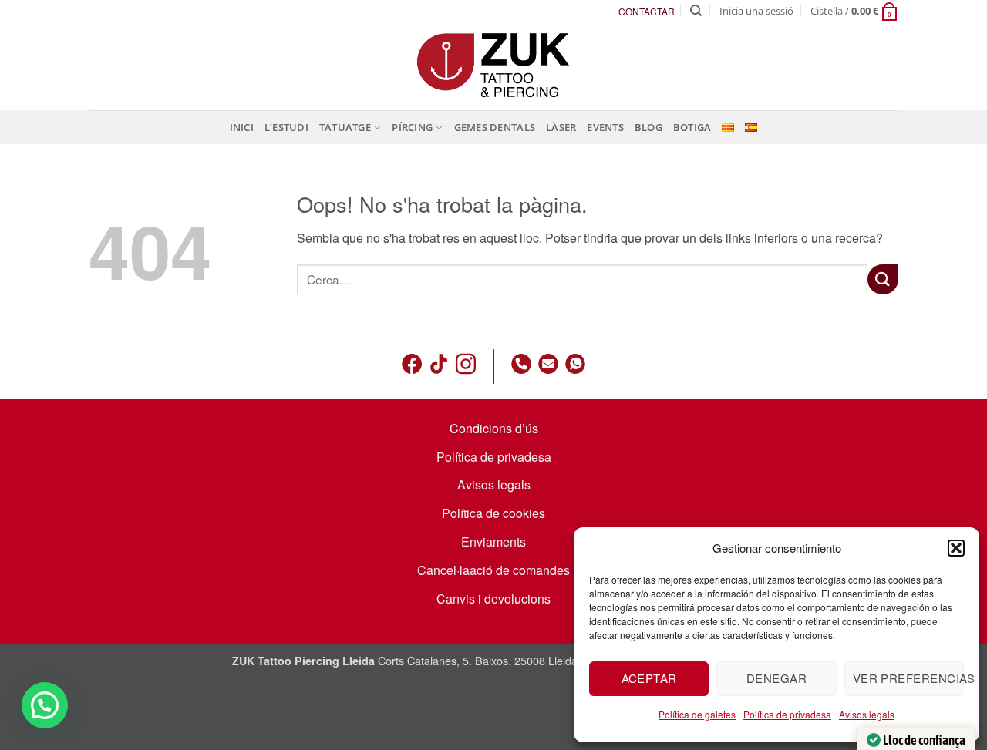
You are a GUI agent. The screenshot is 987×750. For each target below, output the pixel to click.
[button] (956, 548)
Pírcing (412, 127)
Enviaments (493, 541)
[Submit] (882, 279)
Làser (561, 127)
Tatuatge (345, 127)
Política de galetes (697, 714)
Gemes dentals (494, 127)
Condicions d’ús (494, 428)
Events (605, 127)
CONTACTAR (646, 11)
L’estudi (286, 127)
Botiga (692, 127)
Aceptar (649, 678)
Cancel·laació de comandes (493, 570)
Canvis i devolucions (493, 598)
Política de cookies (493, 513)
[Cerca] (696, 11)
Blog (648, 127)
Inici (242, 127)
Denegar (776, 678)
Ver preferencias (908, 678)
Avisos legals (866, 714)
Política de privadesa (787, 714)
